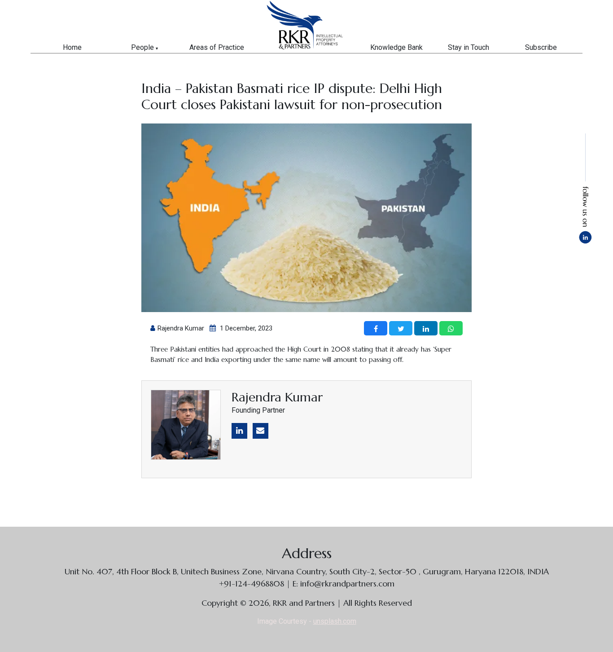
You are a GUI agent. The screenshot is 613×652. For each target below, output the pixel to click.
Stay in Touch (468, 47)
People (142, 47)
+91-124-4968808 (252, 583)
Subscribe (541, 47)
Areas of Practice (216, 47)
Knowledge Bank (396, 47)
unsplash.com (334, 621)
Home (72, 47)
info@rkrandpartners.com (347, 583)
